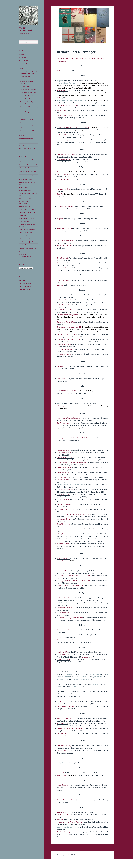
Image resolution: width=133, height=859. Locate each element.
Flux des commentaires (25, 286)
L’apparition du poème (25, 190)
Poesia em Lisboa (63, 652)
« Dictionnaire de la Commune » (28, 239)
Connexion (22, 280)
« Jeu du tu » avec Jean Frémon (28, 242)
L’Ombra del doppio (63, 494)
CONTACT (22, 145)
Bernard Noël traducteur (27, 96)
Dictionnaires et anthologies (28, 93)
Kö (58, 110)
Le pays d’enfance (24, 221)
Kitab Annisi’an (72, 576)
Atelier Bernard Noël (26, 29)
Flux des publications (25, 283)
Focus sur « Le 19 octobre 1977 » (28, 248)
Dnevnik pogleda (62, 258)
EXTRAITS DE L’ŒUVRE (26, 139)
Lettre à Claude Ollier (25, 233)
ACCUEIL (21, 54)
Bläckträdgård (62, 733)
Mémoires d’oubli (24, 168)
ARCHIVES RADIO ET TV (26, 120)
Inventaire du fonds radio (27, 123)
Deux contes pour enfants (26, 218)
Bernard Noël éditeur (25, 206)
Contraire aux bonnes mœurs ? (28, 165)
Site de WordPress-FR (25, 289)
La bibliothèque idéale (25, 179)
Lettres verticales (25, 77)
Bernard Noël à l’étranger (27, 99)
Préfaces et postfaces (26, 86)
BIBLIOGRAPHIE (24, 61)
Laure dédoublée (24, 236)
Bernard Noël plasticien (27, 112)
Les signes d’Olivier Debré (26, 251)
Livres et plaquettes (26, 64)
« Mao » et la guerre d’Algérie (27, 209)
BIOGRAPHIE (23, 57)
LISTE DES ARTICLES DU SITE (27, 148)
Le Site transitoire (24, 187)
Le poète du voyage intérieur (27, 176)
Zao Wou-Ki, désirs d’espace (27, 229)
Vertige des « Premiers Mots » (27, 212)
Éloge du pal (22, 215)
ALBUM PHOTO (23, 142)
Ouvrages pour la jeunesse (28, 89)
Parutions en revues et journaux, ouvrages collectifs (26, 81)
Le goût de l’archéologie (26, 245)
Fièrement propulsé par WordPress (67, 855)
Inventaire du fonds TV (27, 131)
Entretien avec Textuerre (26, 198)
